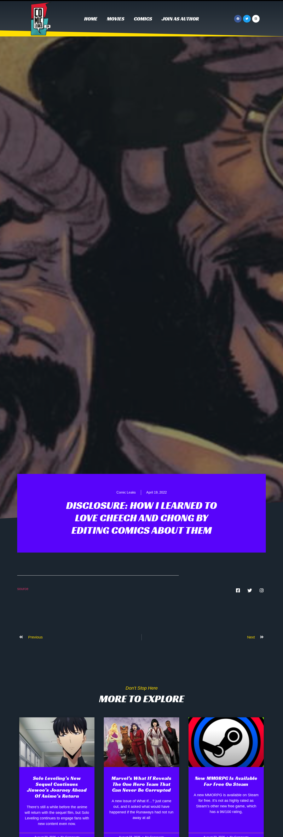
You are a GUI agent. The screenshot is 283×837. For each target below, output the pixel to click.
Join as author (180, 19)
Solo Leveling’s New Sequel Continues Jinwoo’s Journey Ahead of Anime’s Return (57, 787)
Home (90, 19)
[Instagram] (256, 18)
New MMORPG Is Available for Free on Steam (226, 781)
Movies (115, 19)
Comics (143, 19)
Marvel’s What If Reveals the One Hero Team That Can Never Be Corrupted (141, 784)
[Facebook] (238, 18)
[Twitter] (246, 18)
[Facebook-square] (238, 590)
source (22, 589)
